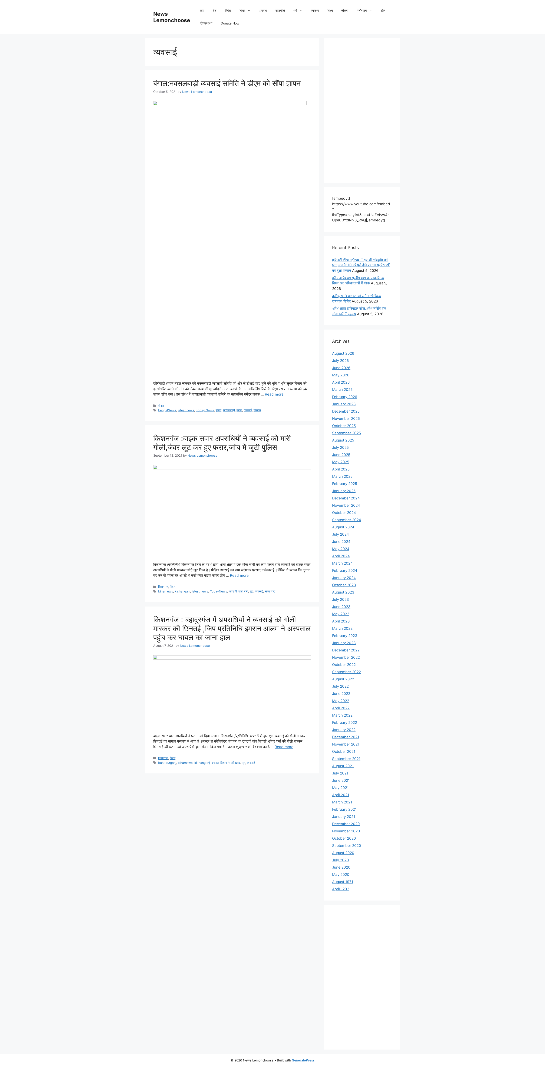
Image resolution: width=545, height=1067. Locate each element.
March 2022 (342, 715)
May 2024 (340, 549)
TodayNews (218, 591)
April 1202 (340, 889)
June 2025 (341, 455)
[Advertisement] (362, 111)
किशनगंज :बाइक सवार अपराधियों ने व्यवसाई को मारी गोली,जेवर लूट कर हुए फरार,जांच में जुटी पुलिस (222, 443)
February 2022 (344, 722)
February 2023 (344, 636)
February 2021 (344, 809)
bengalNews (167, 410)
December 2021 (345, 737)
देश (215, 11)
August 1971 (342, 882)
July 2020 (340, 860)
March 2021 (342, 802)
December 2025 (346, 411)
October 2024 (344, 513)
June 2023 (341, 607)
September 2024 (346, 520)
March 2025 (342, 476)
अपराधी (233, 591)
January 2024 (344, 578)
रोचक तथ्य (206, 23)
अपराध (263, 11)
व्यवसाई (248, 410)
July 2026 (340, 361)
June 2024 (341, 541)
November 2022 (346, 657)
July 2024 (340, 534)
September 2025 (346, 433)
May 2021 (340, 788)
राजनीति (280, 11)
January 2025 (344, 491)
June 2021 (341, 780)
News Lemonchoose (171, 17)
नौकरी (344, 11)
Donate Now (230, 23)
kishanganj (182, 591)
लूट (251, 591)
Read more (274, 394)
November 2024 (346, 505)
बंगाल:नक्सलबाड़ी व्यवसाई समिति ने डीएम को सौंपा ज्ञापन (227, 83)
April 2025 (341, 469)
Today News (205, 410)
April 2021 (340, 795)
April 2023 (341, 621)
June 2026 (341, 368)
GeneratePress (303, 1060)
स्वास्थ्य (315, 11)
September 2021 (346, 759)
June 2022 (341, 693)
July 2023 (340, 599)
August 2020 (343, 853)
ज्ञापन (218, 410)
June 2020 (341, 867)
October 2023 (344, 585)
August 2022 (343, 679)
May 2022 (340, 701)
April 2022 (341, 708)
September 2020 (346, 845)
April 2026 (341, 382)
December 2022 (346, 650)
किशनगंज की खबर (230, 762)
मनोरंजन (362, 11)
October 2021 (343, 751)
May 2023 (340, 614)
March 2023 (342, 628)
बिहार (242, 11)
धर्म (295, 11)
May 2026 (340, 375)
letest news (186, 410)
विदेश (228, 11)
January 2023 (344, 643)
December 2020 (346, 824)
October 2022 (344, 665)
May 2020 (340, 874)
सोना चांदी (270, 591)
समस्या (257, 410)
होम (202, 11)
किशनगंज (163, 586)
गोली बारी (243, 591)
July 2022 (340, 686)
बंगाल (161, 405)
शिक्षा (330, 11)
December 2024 (346, 498)
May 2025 (340, 462)
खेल (383, 11)
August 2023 (343, 592)
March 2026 (342, 389)
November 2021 (345, 744)
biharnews (165, 591)
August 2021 (343, 766)
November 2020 (346, 831)
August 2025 (343, 440)
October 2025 (344, 426)
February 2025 (344, 484)
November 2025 (346, 418)
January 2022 (344, 730)
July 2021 (340, 773)
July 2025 (340, 447)
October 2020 (344, 838)
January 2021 (343, 817)
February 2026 (344, 397)
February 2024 (344, 570)
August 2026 (343, 353)
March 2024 (342, 563)
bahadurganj (167, 762)
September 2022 (346, 672)
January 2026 (344, 404)
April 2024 (341, 556)
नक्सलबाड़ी (229, 410)
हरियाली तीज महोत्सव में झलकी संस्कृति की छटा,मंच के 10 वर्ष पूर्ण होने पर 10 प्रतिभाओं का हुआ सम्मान (361, 265)
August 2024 (343, 527)
